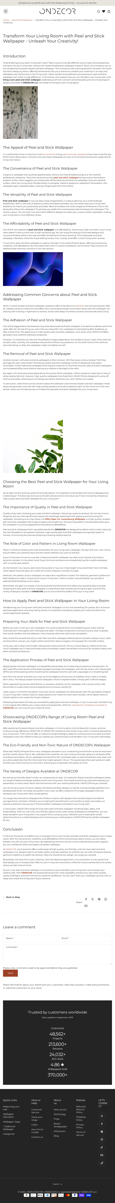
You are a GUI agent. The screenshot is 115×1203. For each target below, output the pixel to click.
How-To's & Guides (37, 1131)
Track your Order (36, 1118)
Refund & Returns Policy (81, 1109)
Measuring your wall (11, 1108)
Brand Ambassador (60, 1125)
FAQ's (34, 1124)
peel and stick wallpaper (75, 154)
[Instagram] (102, 1139)
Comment (12, 947)
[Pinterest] (102, 1131)
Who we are (60, 1109)
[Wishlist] (103, 11)
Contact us (37, 1137)
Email (65, 938)
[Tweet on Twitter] (92, 899)
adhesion (79, 306)
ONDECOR (11, 849)
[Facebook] (102, 1124)
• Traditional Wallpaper (9, 1128)
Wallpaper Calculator (8, 1115)
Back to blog (13, 897)
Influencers (59, 1131)
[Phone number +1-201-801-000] (102, 1163)
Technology (60, 1114)
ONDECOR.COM (34, 1192)
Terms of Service (80, 1133)
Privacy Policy (80, 1126)
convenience (49, 154)
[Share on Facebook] (86, 899)
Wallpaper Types (11, 1121)
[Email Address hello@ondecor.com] (102, 1155)
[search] (98, 11)
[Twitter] (102, 1116)
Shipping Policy (81, 1118)
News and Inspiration (22, 20)
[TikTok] (102, 1147)
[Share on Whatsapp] (105, 899)
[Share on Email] (86, 905)
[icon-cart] (108, 11)
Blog (56, 1136)
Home (6, 20)
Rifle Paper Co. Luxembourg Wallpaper (65, 519)
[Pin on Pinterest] (99, 899)
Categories (8, 1134)
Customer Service (36, 1111)
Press (56, 1119)
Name (10, 938)
